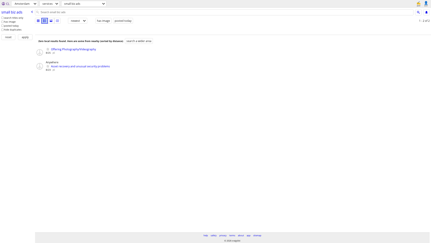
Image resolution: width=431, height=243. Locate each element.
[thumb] (44, 21)
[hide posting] (54, 53)
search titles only (13, 17)
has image (10, 21)
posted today (11, 25)
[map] (57, 21)
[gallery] (51, 21)
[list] (38, 21)
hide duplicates (13, 29)
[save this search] (426, 12)
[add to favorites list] (48, 49)
